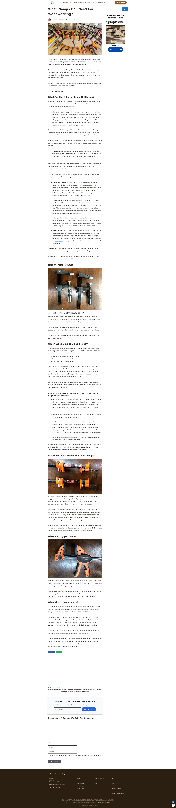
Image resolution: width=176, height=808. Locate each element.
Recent (78, 791)
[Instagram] (56, 787)
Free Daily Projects (120, 2)
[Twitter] (50, 787)
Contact (113, 781)
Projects (70, 2)
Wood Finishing (80, 783)
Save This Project (89, 709)
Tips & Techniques (72, 19)
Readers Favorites (82, 2)
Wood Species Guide (99, 778)
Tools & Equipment (81, 781)
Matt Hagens (54, 19)
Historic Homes (80, 788)
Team (113, 778)
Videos (75, 2)
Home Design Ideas (81, 785)
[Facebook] (53, 787)
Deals (105, 2)
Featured (65, 2)
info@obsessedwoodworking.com (57, 784)
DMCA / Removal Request (118, 793)
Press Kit (97, 785)
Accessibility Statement (117, 791)
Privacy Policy (115, 783)
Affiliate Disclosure (116, 785)
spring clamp (59, 241)
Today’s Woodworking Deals (101, 776)
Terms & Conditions (116, 788)
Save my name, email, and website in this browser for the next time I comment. (76, 755)
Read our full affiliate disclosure (104, 802)
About (113, 776)
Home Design (99, 2)
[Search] (125, 9)
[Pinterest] (59, 787)
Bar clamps (52, 174)
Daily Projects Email (99, 781)
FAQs (96, 783)
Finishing (93, 2)
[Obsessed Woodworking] (52, 2)
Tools (88, 2)
